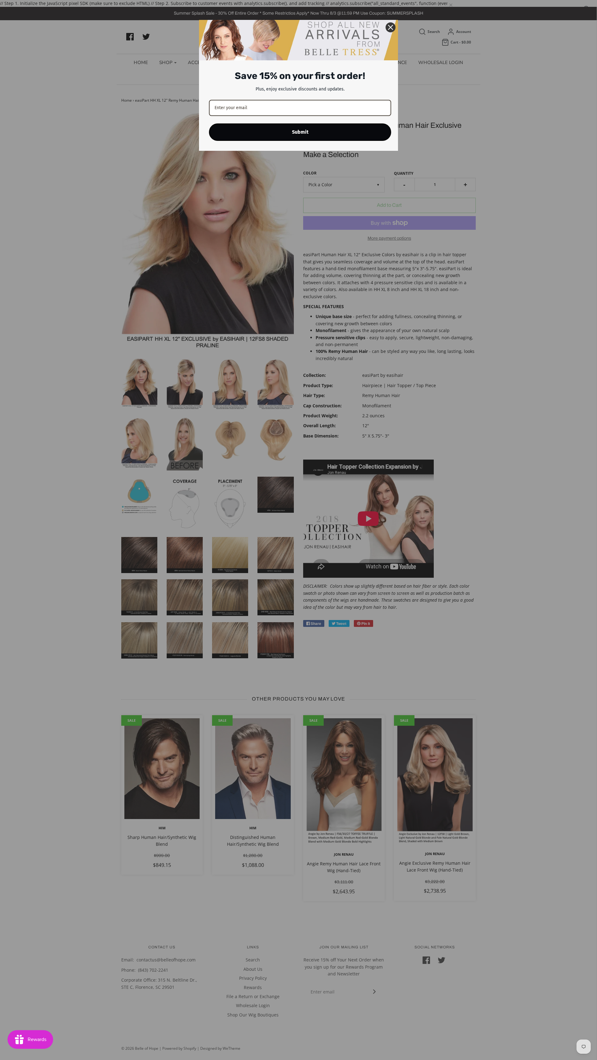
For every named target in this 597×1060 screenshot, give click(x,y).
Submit (300, 132)
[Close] (390, 27)
